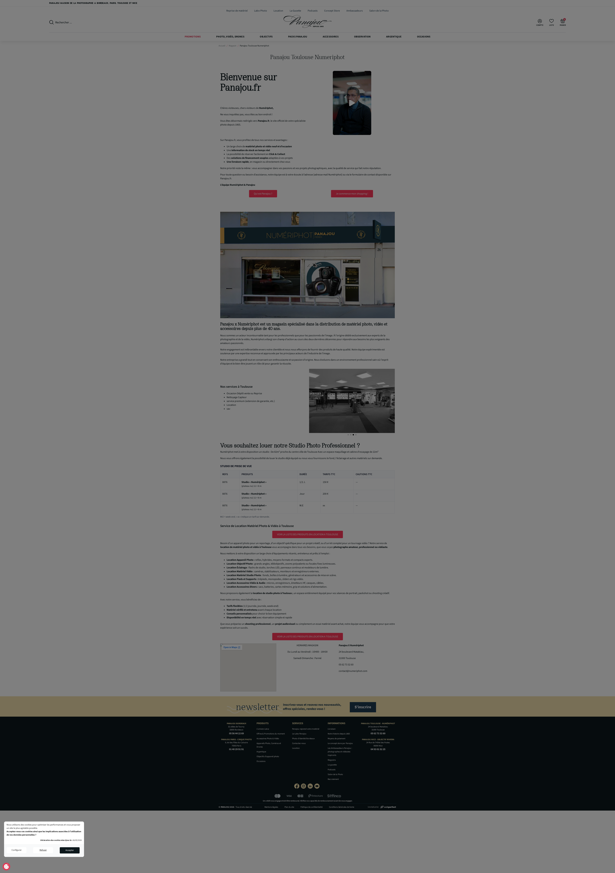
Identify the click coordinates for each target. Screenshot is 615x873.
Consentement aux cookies (6, 867)
